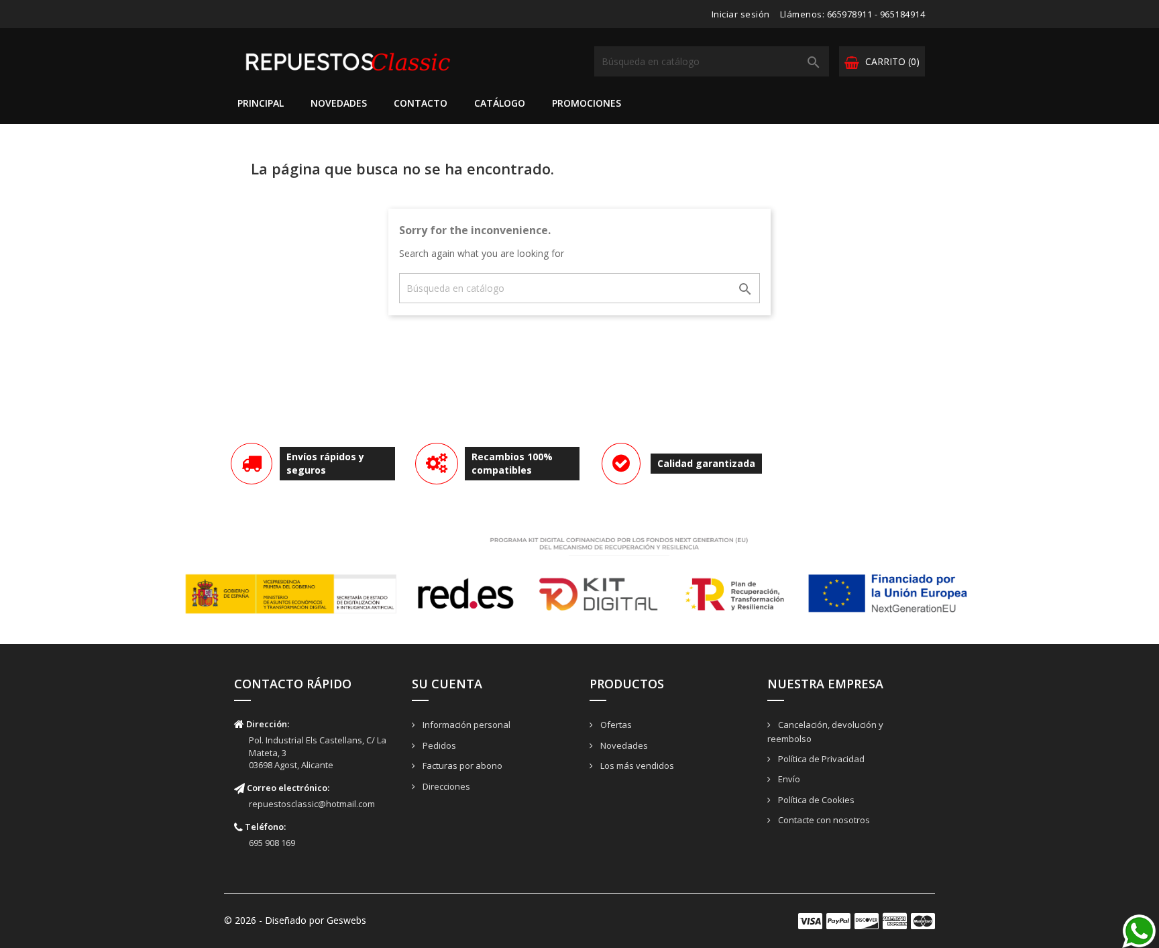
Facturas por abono (461, 765)
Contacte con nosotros (823, 820)
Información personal (465, 725)
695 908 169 (272, 843)
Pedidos (438, 745)
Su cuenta (447, 684)
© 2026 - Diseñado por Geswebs (295, 920)
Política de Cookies (815, 800)
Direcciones (445, 786)
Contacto (420, 103)
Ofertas (615, 725)
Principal (260, 103)
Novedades (339, 103)
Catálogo (499, 103)
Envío (788, 779)
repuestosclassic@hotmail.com (312, 804)
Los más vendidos (636, 765)
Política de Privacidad (820, 759)
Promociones (586, 103)
